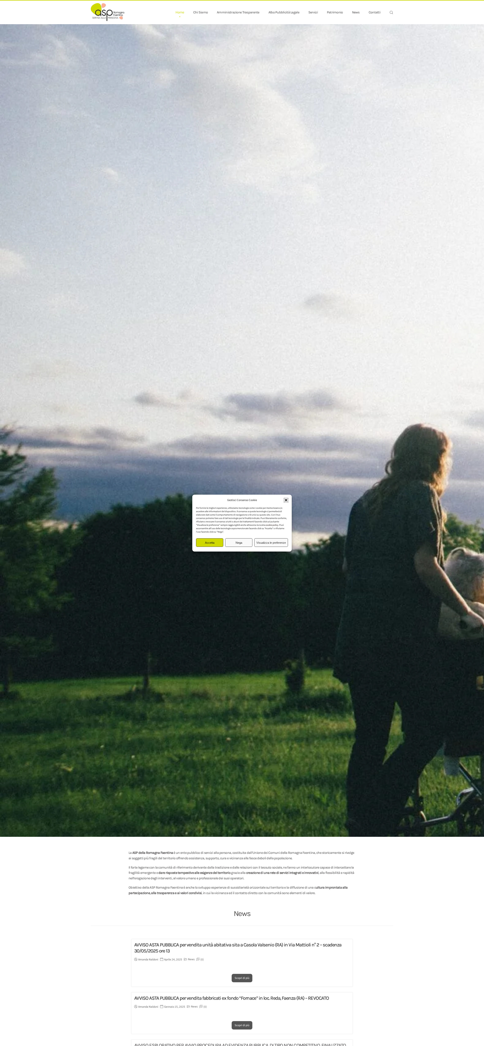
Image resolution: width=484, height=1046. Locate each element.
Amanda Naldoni (148, 959)
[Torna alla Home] (108, 12)
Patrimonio (335, 12)
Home (179, 12)
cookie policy (272, 524)
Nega (239, 542)
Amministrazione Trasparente (238, 12)
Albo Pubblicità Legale (283, 12)
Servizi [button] (313, 12)
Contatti (374, 12)
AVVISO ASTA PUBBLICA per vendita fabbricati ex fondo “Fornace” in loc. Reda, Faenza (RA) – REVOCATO (231, 998)
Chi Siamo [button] (200, 12)
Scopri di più (242, 978)
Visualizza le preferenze (271, 542)
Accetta (209, 542)
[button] (286, 500)
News (356, 12)
